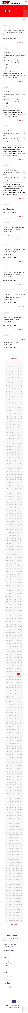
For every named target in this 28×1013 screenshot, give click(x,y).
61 (6, 391)
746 (10, 707)
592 (15, 635)
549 (13, 616)
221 (18, 463)
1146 (21, 890)
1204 (15, 918)
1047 (12, 846)
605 (18, 640)
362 (10, 530)
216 (21, 460)
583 (7, 632)
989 (18, 818)
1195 (7, 915)
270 (21, 485)
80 (9, 399)
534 (21, 607)
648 (21, 660)
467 (18, 577)
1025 (18, 835)
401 (18, 546)
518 (10, 602)
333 (13, 516)
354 (21, 524)
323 (18, 510)
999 (13, 824)
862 (15, 760)
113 (18, 413)
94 (15, 405)
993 (13, 821)
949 (7, 801)
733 (7, 701)
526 (15, 604)
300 (21, 499)
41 (18, 380)
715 (7, 693)
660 (21, 665)
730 (15, 699)
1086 (21, 862)
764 (10, 715)
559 (7, 621)
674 (10, 674)
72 (21, 394)
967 (7, 810)
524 (10, 604)
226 (15, 466)
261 (13, 482)
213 (13, 460)
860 (10, 760)
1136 (9, 887)
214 (15, 460)
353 (18, 524)
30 (21, 374)
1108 (15, 873)
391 (7, 543)
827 (18, 743)
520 (15, 602)
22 (15, 371)
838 (15, 749)
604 (15, 640)
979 (7, 815)
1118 (9, 879)
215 (18, 460)
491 (18, 588)
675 (13, 674)
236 (10, 471)
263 (18, 482)
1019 (18, 832)
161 (18, 435)
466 (15, 577)
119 (18, 416)
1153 (7, 896)
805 (7, 735)
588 (21, 632)
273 (13, 488)
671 (18, 671)
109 (7, 413)
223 (7, 466)
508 (15, 596)
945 (13, 799)
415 (7, 555)
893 (18, 774)
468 (21, 577)
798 (21, 729)
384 (21, 538)
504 (21, 593)
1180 (15, 907)
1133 (18, 885)
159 (13, 435)
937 (7, 796)
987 (13, 818)
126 (21, 419)
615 (13, 646)
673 (7, 674)
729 (13, 699)
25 (6, 374)
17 (18, 369)
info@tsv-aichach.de (9, 950)
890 (10, 774)
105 (13, 410)
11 (18, 366)
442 (15, 566)
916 (15, 785)
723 (13, 696)
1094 (9, 868)
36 (21, 377)
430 (15, 560)
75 (12, 396)
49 (6, 385)
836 (10, 749)
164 (10, 438)
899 (18, 776)
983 (18, 815)
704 (10, 688)
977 (18, 812)
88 (15, 402)
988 (15, 818)
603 (13, 640)
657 (13, 665)
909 (13, 782)
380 (10, 538)
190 (15, 449)
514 (15, 599)
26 (9, 374)
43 (6, 383)
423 (13, 557)
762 (21, 713)
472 (15, 579)
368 (10, 532)
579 (13, 629)
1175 (18, 904)
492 (21, 588)
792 (21, 726)
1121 (18, 879)
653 (18, 663)
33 (12, 377)
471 (13, 579)
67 (6, 394)
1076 (9, 860)
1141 (7, 890)
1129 (7, 885)
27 (12, 374)
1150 (15, 893)
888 (21, 771)
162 (21, 435)
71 (18, 394)
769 (7, 718)
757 (7, 713)
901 (7, 779)
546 (21, 613)
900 (21, 776)
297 (13, 499)
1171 (7, 904)
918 (21, 785)
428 (10, 560)
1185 (12, 909)
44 (9, 383)
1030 (15, 837)
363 (13, 530)
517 (7, 602)
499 (7, 593)
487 (7, 588)
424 (15, 557)
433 (7, 563)
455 (18, 571)
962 (10, 807)
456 (21, 571)
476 (10, 582)
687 (13, 679)
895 (7, 776)
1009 (7, 829)
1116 (21, 876)
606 (21, 640)
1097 (18, 868)
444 (21, 566)
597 (13, 638)
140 (10, 427)
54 (21, 385)
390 (21, 541)
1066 (15, 854)
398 (10, 546)
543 (13, 613)
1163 (18, 898)
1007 (18, 826)
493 (7, 591)
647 (18, 660)
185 (18, 446)
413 (18, 552)
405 (13, 549)
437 (18, 563)
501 (13, 593)
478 (15, 582)
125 (18, 419)
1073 (18, 857)
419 (18, 555)
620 (10, 649)
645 (13, 660)
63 (12, 391)
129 (13, 421)
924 (21, 787)
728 (10, 699)
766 (15, 715)
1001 (18, 824)
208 (15, 457)
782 (10, 724)
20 (9, 371)
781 (7, 724)
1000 (15, 824)
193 (7, 452)
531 (13, 607)
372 (21, 532)
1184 (9, 909)
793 (7, 729)
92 (9, 405)
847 (7, 754)
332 (10, 516)
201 (13, 455)
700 (15, 685)
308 (10, 505)
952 (15, 801)
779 (18, 721)
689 (18, 679)
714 (21, 690)
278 (10, 491)
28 (15, 374)
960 (21, 804)
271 (7, 488)
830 (10, 746)
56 (9, 388)
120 (21, 416)
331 (7, 516)
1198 (15, 915)
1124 (9, 882)
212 (10, 460)
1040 (9, 843)
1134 (21, 885)
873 (13, 765)
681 (13, 677)
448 (15, 568)
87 (12, 402)
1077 (12, 860)
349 (7, 524)
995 (18, 821)
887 (18, 771)
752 (10, 710)
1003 (7, 826)
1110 (21, 873)
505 (7, 596)
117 (13, 416)
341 (18, 518)
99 (12, 408)
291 (13, 496)
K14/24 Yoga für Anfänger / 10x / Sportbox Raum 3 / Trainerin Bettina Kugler (14, 229)
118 (15, 416)
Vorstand (8, 961)
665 (18, 668)
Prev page (14, 358)
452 (10, 571)
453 (13, 571)
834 (21, 746)
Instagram (8, 965)
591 (13, 635)
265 (7, 485)
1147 (7, 893)
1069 (7, 857)
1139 (18, 887)
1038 (21, 840)
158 (10, 435)
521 (18, 602)
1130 (9, 885)
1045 (7, 846)
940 (15, 796)
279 (13, 491)
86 (9, 402)
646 (15, 660)
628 (15, 652)
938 (10, 796)
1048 (15, 846)
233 (18, 469)
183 (13, 446)
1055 (18, 848)
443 (18, 566)
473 (18, 579)
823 (7, 743)
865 (7, 762)
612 (21, 643)
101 (18, 408)
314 (10, 507)
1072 (15, 857)
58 (15, 388)
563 (18, 621)
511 (7, 599)
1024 (15, 835)
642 (21, 657)
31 (6, 377)
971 (18, 810)
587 (18, 632)
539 (18, 610)
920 (10, 787)
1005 (12, 826)
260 (10, 482)
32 (9, 377)
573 (13, 627)
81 (12, 399)
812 (10, 738)
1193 (18, 912)
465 (13, 577)
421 (7, 557)
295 (7, 499)
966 (21, 807)
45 (12, 383)
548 (10, 616)
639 (13, 657)
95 (18, 405)
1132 (15, 885)
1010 (9, 829)
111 (13, 413)
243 (13, 474)
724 (15, 696)
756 (21, 710)
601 (7, 640)
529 (7, 607)
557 (18, 618)
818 (10, 740)
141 (13, 427)
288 (21, 493)
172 (15, 441)
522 (21, 602)
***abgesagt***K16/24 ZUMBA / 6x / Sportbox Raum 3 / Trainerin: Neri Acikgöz (14, 32)
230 (10, 469)
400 (15, 546)
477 (13, 582)
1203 (12, 918)
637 (7, 657)
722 (10, 696)
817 (7, 740)
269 (18, 485)
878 (10, 768)
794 (10, 729)
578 (10, 629)
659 (18, 665)
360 (21, 527)
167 (18, 438)
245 (18, 474)
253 (7, 480)
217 (7, 463)
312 (21, 505)
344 (10, 521)
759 (13, 713)
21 (12, 371)
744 (21, 704)
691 (7, 682)
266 (10, 485)
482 (10, 585)
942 (21, 796)
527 (18, 604)
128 (10, 421)
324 (21, 510)
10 (15, 366)
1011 (12, 829)
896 (10, 776)
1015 (7, 832)
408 (21, 549)
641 (18, 657)
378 (21, 535)
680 (10, 677)
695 (18, 682)
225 (13, 466)
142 (15, 427)
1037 (18, 840)
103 (7, 410)
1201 (7, 918)
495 (13, 591)
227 (18, 466)
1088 (9, 865)
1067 (18, 854)
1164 (21, 898)
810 (21, 735)
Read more (21, 42)
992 (10, 821)
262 (15, 482)
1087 (7, 865)
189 (13, 449)
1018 (15, 832)
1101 (12, 871)
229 (7, 469)
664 (15, 668)
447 (13, 568)
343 (7, 521)
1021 (7, 835)
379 (7, 538)
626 (10, 652)
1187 (18, 909)
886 (15, 771)
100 (15, 408)
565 (7, 624)
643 (7, 660)
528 (21, 604)
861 (13, 760)
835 (7, 749)
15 (12, 369)
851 (18, 754)
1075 (7, 860)
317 (18, 507)
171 (13, 441)
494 (10, 591)
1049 (18, 846)
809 (18, 735)
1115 (18, 876)
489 (13, 588)
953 (18, 801)
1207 (7, 921)
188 (10, 449)
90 (21, 402)
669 (13, 671)
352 (15, 524)
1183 (7, 909)
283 (7, 493)
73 (6, 396)
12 (21, 366)
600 (21, 638)
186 (21, 446)
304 (15, 502)
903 (13, 779)
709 (7, 690)
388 (15, 541)
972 (21, 810)
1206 (21, 918)
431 (18, 560)
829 (7, 746)
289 (7, 496)
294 (21, 496)
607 (7, 643)
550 (15, 616)
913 (7, 785)
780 (21, 721)
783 (13, 724)
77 (18, 396)
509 (18, 596)
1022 (9, 835)
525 (13, 604)
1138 (15, 887)
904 (15, 779)
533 (18, 607)
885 (13, 771)
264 (21, 482)
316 (15, 507)
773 (18, 718)
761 (18, 713)
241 (7, 474)
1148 (9, 893)
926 (10, 790)
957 (13, 804)
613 (7, 646)
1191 (12, 912)
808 (15, 735)
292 (15, 496)
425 (18, 557)
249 (13, 477)
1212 (21, 921)
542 (10, 613)
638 (10, 657)
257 (18, 480)
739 (7, 704)
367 (7, 532)
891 (13, 774)
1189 (7, 912)
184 (15, 446)
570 (21, 624)
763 (7, 715)
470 (10, 579)
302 (10, 502)
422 (10, 557)
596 (10, 638)
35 (18, 377)
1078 (15, 860)
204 (21, 455)
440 (10, 566)
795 (13, 729)
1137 (12, 887)
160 (15, 435)
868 (15, 762)
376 (15, 535)
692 (10, 682)
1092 (21, 865)
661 (7, 668)
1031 (18, 837)
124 (15, 419)
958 (15, 804)
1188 (21, 909)
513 (13, 599)
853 (7, 757)
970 (15, 810)
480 (21, 582)
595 (7, 638)
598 (15, 638)
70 (15, 394)
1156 (15, 896)
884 (10, 771)
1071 (12, 857)
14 (9, 369)
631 (7, 654)
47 (18, 383)
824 (10, 743)
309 (13, 505)
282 (21, 491)
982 (15, 815)
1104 (21, 871)
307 (7, 505)
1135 (7, 887)
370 (15, 532)
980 (10, 815)
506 (10, 596)
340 (15, 518)
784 (15, 724)
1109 (18, 873)
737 (18, 701)
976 (15, 812)
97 (6, 408)
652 (15, 663)
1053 (12, 848)
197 (18, 452)
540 (21, 610)
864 (21, 760)
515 (18, 599)
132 (21, 421)
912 (21, 782)
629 (18, 652)
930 (21, 790)
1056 (21, 848)
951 (13, 801)
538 (15, 610)
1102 (15, 871)
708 (21, 688)
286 (15, 493)
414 (21, 552)
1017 (12, 832)
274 (15, 488)
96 (21, 405)
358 (15, 527)
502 (15, 593)
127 (7, 421)
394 (15, 543)
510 (21, 596)
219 (13, 463)
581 (18, 629)
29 (18, 374)
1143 (12, 890)
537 (13, 610)
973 (7, 812)
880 (15, 768)
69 (12, 394)
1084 (15, 862)
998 (10, 824)
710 (10, 690)
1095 (12, 868)
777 (13, 721)
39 (12, 380)
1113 (12, 876)
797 (18, 729)
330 (21, 513)
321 (13, 510)
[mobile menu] (26, 2)
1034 (9, 840)
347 (18, 521)
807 (13, 735)
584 (10, 632)
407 (18, 549)
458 (10, 574)
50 (9, 385)
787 (7, 726)
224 (10, 466)
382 (15, 538)
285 (13, 493)
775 (7, 721)
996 (21, 821)
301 (7, 502)
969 (13, 810)
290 (10, 496)
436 (15, 563)
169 (7, 441)
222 (21, 463)
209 (18, 457)
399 (13, 546)
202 (15, 455)
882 (21, 768)
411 (13, 552)
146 (10, 430)
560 (10, 621)
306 (21, 502)
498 (21, 591)
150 (21, 430)
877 (7, 768)
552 (21, 616)
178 (15, 444)
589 (7, 635)
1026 (21, 835)
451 (7, 571)
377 (18, 535)
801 (13, 732)
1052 (9, 848)
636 (21, 654)
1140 (21, 887)
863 (18, 760)
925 (7, 790)
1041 (12, 843)
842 (10, 751)
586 (15, 632)
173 (18, 441)
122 (10, 419)
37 (6, 380)
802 (15, 732)
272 (10, 488)
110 (10, 413)
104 (10, 410)
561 (13, 621)
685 (7, 679)
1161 (12, 898)
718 (15, 693)
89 (18, 402)
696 (21, 682)
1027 (7, 837)
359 (18, 527)
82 (15, 399)
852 (21, 754)
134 (10, 424)
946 (15, 799)
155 (18, 432)
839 (18, 749)
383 (18, 538)
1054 (15, 848)
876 (21, 765)
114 (21, 413)
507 (13, 596)
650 (10, 663)
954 (21, 801)
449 (18, 568)
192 (21, 449)
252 (21, 477)
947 (18, 799)
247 (7, 477)
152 (10, 432)
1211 (18, 921)
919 (7, 787)
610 (15, 643)
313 (7, 507)
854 (10, 757)
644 (10, 660)
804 (21, 732)
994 (15, 821)
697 (7, 685)
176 (10, 444)
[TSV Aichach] (10, 2)
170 (10, 441)
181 (7, 446)
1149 (12, 893)
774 (21, 718)
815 (18, 738)
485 (18, 585)
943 (7, 799)
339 (13, 518)
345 (13, 521)
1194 (21, 912)
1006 (15, 826)
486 (21, 585)
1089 (12, 865)
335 (18, 516)
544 (15, 613)
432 (21, 560)
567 (13, 624)
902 (10, 779)
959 (18, 804)
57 (12, 388)
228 (21, 466)
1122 (21, 879)
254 (10, 480)
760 (15, 713)
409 (7, 552)
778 (15, 721)
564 (21, 621)
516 (21, 599)
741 (13, 704)
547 (7, 616)
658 (15, 665)
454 (15, 571)
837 (13, 749)
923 (18, 787)
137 (18, 424)
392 (10, 543)
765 (13, 715)
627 (13, 652)
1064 (9, 854)
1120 (15, 879)
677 (18, 674)
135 (13, 424)
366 (21, 530)
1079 (18, 860)
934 (15, 793)
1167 (12, 901)
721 (7, 696)
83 (18, 399)
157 (7, 435)
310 (15, 505)
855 (13, 757)
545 (18, 613)
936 (21, 793)
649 (7, 663)
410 (10, 552)
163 (7, 438)
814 (15, 738)
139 (7, 427)
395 (18, 543)
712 (15, 690)
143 (18, 427)
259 (7, 482)
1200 (21, 915)
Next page (13, 924)
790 (15, 726)
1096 (15, 868)
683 (18, 677)
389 (18, 541)
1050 (21, 846)
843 (13, 751)
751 (7, 710)
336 (21, 516)
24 (21, 371)
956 (10, 804)
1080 (21, 860)
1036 (15, 840)
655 (7, 665)
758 (10, 713)
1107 (12, 873)
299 (18, 499)
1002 (21, 824)
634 (15, 654)
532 (15, 607)
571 (7, 627)
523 (7, 604)
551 (18, 616)
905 (18, 779)
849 (13, 754)
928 (15, 790)
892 (15, 774)
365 (18, 530)
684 (21, 677)
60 (21, 388)
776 (10, 721)
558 (21, 618)
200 (10, 455)
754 (15, 710)
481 (7, 585)
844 (15, 751)
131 (18, 421)
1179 (12, 907)
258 (21, 480)
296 (10, 499)
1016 (9, 832)
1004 (9, 826)
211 (7, 460)
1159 (7, 898)
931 (7, 793)
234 (21, 469)
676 (15, 674)
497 (18, 591)
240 (21, 471)
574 (15, 627)
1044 (21, 843)
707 (18, 688)
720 (21, 693)
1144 (15, 890)
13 (6, 369)
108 (21, 410)
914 (10, 785)
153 (13, 432)
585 (13, 632)
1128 (21, 882)
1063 (7, 854)
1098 (21, 868)
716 (10, 693)
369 (13, 532)
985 (7, 818)
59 (18, 388)
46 (15, 383)
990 (21, 818)
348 (21, 521)
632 (10, 654)
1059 (12, 851)
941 (18, 796)
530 (10, 607)
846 (21, 751)
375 (13, 535)
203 (18, 455)
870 (21, 762)
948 (21, 799)
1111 (7, 876)
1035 (12, 840)
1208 (9, 921)
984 (21, 815)
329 (18, 513)
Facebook (8, 963)
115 (7, 416)
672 (21, 671)
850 (15, 754)
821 (18, 740)
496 (15, 591)
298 (15, 499)
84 (21, 399)
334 (15, 516)
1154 (9, 896)
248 (10, 477)
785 (18, 724)
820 (15, 740)
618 (21, 646)
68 (9, 394)
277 (7, 491)
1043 (18, 843)
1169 (18, 901)
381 (13, 538)
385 (7, 541)
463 (7, 577)
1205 (18, 918)
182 (10, 446)
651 (13, 663)
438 (21, 563)
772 (15, 718)
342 (21, 518)
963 (13, 807)
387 (13, 541)
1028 (9, 837)
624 (21, 649)
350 (10, 524)
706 (15, 688)
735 (13, 701)
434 (10, 563)
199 (7, 455)
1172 (9, 904)
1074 (21, 857)
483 (13, 585)
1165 (7, 901)
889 (7, 774)
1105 (7, 873)
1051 (7, 848)
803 (18, 732)
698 (10, 685)
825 (13, 743)
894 (21, 774)
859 (7, 760)
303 (13, 502)
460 (15, 574)
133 (7, 424)
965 (18, 807)
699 (13, 685)
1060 (15, 851)
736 (15, 701)
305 (18, 502)
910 (15, 782)
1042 (15, 843)
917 (18, 785)
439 (7, 566)
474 (21, 579)
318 (21, 507)
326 (10, 513)
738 (21, 701)
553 (7, 618)
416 (10, 555)
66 (21, 391)
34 (15, 377)
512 (10, 599)
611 (18, 643)
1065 (12, 854)
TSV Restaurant (10, 976)
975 (13, 812)
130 (15, 421)
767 (18, 715)
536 (10, 610)
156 (21, 432)
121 (7, 419)
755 (18, 710)
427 (7, 560)
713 (18, 690)
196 (15, 452)
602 (10, 640)
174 (21, 441)
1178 (9, 907)
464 (10, 577)
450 (21, 568)
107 (18, 410)
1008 (21, 826)
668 (10, 671)
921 (13, 787)
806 (10, 735)
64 (15, 391)
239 (18, 471)
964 (15, 807)
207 (13, 457)
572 (10, 627)
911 (18, 782)
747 (13, 707)
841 (7, 751)
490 (15, 588)
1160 (9, 898)
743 (18, 704)
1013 (18, 829)
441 (13, 566)
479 (18, 582)
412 (15, 552)
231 (13, 469)
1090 (15, 865)
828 (21, 743)
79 (6, 399)
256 (15, 480)
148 (15, 430)
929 (18, 790)
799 (7, 732)
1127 (18, 882)
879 (13, 768)
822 (21, 740)
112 (15, 413)
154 (15, 432)
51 (12, 385)
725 (18, 696)
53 (18, 385)
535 (7, 610)
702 (21, 685)
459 (13, 574)
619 (7, 649)
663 (13, 668)
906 (21, 779)
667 (7, 671)
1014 (21, 829)
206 (10, 457)
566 (10, 624)
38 (9, 380)
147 (13, 430)
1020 (21, 832)
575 (18, 627)
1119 (12, 879)
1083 (12, 862)
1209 (12, 921)
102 (21, 408)
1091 (18, 865)
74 (9, 396)
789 (13, 726)
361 (7, 530)
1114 (15, 876)
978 (21, 812)
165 (13, 438)
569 (18, 624)
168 (21, 438)
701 (18, 685)
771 (13, 718)
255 (13, 480)
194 (10, 452)
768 (21, 715)
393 (13, 543)
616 (15, 646)
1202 (9, 918)
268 (15, 485)
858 (21, 757)
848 (10, 754)
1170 (21, 901)
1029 (12, 837)
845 (18, 751)
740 (10, 704)
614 (10, 646)
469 (7, 579)
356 (10, 527)
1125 (12, 882)
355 (7, 527)
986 (10, 818)
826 (15, 743)
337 (7, 518)
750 (21, 707)
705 (13, 688)
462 (21, 574)
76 (15, 396)
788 (10, 726)
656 (10, 665)
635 (18, 654)
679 (7, 677)
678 (21, 674)
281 (18, 491)
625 (7, 652)
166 (15, 438)
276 (21, 488)
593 (18, 635)
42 (21, 380)
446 (10, 568)
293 (18, 496)
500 (10, 593)
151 (7, 432)
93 (12, 405)
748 (15, 707)
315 (13, 507)
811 (7, 738)
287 (18, 493)
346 (15, 521)
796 (15, 729)
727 (7, 699)
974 (10, 812)
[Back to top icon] (14, 1001)
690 (21, 679)
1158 (21, 896)
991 (7, 821)
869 (18, 762)
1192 (15, 912)
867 (13, 762)
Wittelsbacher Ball (9, 209)
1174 (15, 904)
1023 (12, 835)
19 (6, 371)
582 (21, 629)
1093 (7, 868)
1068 (21, 854)
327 (13, 513)
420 (21, 555)
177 (13, 444)
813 (13, 738)
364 (15, 530)
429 (13, 560)
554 (10, 618)
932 (10, 793)
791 (18, 726)
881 (18, 768)
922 (15, 787)
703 (7, 688)
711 (13, 690)
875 (18, 765)
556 (15, 618)
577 (7, 629)
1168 (15, 901)
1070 (9, 857)
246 (21, 474)
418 (15, 555)
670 (15, 671)
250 (15, 477)
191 (18, 449)
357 (13, 527)
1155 (12, 896)
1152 (21, 893)
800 (10, 732)
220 (15, 463)
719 (18, 693)
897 (13, 776)
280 (15, 491)
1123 (7, 882)
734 (10, 701)
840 (21, 749)
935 (18, 793)
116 (10, 416)
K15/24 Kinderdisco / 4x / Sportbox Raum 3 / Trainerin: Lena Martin (14, 55)
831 (13, 746)
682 (15, 677)
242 (10, 474)
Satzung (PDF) (9, 987)
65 (18, 391)
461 (18, 574)
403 (7, 549)
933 (13, 793)
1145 (18, 890)
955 (7, 804)
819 (13, 740)
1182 (21, 907)
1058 (9, 851)
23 (18, 371)
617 (18, 646)
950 (10, 801)
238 (15, 471)
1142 (9, 890)
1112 (9, 876)
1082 (9, 862)
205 (7, 457)
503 (18, 593)
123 (13, 419)
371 (18, 532)
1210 (15, 921)
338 (10, 518)
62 (9, 391)
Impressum (9, 991)
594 (21, 635)
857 (18, 757)
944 (10, 799)
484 (15, 585)
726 (21, 696)
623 (18, 649)
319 (7, 510)
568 (15, 624)
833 (18, 746)
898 (15, 776)
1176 (21, 904)
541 (7, 613)
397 (7, 546)
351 (13, 524)
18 (21, 369)
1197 (12, 915)
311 (18, 505)
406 (15, 549)
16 (15, 369)
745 (7, 707)
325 (7, 513)
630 (21, 652)
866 (10, 762)
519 (13, 602)
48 (21, 383)
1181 (18, 907)
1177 (7, 907)
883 (7, 771)
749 (18, 707)
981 (13, 815)
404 (10, 549)
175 (7, 444)
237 (13, 471)
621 (13, 649)
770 (10, 718)
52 (15, 385)
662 (10, 668)
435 (13, 563)
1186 (15, 909)
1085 (18, 862)
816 (21, 738)
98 (9, 408)
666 (21, 668)
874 (15, 765)
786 (21, 724)
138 (21, 424)
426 (21, 557)
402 (21, 546)
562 (15, 621)
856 (15, 757)
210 (21, 457)
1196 (9, 915)
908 (10, 782)
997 (7, 824)
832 (15, 746)
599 (18, 638)
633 (13, 654)
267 (13, 485)
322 (15, 510)
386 (10, 541)
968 (10, 810)
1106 (9, 873)
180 (21, 444)
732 (21, 699)
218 (10, 463)
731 (18, 699)
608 (10, 643)
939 (13, 796)
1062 (21, 851)
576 (21, 627)
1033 (7, 840)
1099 (7, 871)
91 (6, 405)
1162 (15, 898)
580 (15, 629)
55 (6, 388)
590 (10, 635)
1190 (9, 912)
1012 (15, 829)
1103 (18, 871)
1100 (9, 871)
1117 (7, 879)
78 (21, 396)
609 (13, 643)
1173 (12, 904)
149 (18, 430)
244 (15, 474)
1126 (15, 882)
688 (15, 679)
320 (10, 510)
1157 (18, 896)
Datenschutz (9, 989)
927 (13, 790)
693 (13, 682)
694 (15, 682)
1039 (7, 843)
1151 (18, 893)
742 (15, 704)
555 (13, 618)
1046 (9, 846)
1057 (7, 851)
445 (7, 568)
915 (13, 785)
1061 (18, 851)
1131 (12, 885)
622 (15, 649)
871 (7, 765)
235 (7, 471)
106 (15, 410)
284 (10, 493)
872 (10, 765)
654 (21, 663)
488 (10, 588)
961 (7, 807)
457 (7, 574)
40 (15, 380)
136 (15, 424)
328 (15, 513)
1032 (21, 837)
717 (13, 693)
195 (13, 452)
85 (6, 402)
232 (15, 469)
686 (10, 679)
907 (7, 782)
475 (7, 582)
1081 (7, 862)
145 (7, 430)
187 (7, 449)
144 (21, 427)
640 (15, 657)
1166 (9, 901)
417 (13, 555)
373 (7, 535)
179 (18, 444)
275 (18, 488)
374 (10, 535)
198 (21, 452)
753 (13, 710)
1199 (18, 915)
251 (18, 477)
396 (21, 543)
